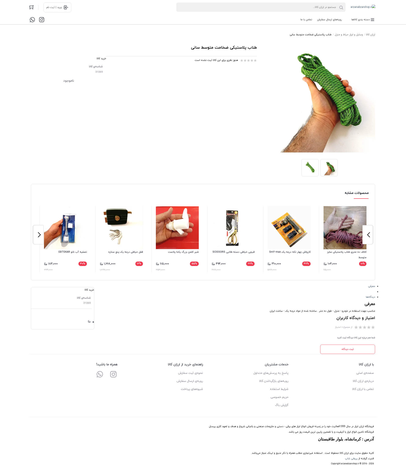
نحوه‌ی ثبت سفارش (190, 373)
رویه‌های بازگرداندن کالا (273, 381)
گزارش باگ (281, 405)
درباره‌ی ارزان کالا (363, 381)
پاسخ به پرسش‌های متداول (270, 373)
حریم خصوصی (279, 397)
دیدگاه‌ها (370, 297)
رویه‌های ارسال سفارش (329, 19)
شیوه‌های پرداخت (192, 389)
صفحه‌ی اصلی (365, 373)
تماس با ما (306, 19)
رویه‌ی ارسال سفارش (190, 381)
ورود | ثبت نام (54, 7)
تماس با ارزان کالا (363, 389)
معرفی (371, 286)
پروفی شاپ (351, 458)
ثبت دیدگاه (348, 349)
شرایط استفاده (279, 389)
